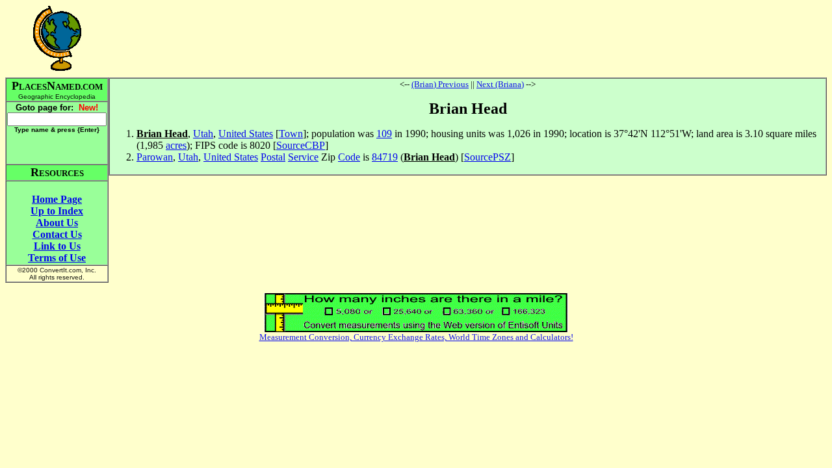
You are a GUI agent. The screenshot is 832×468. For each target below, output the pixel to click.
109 (384, 133)
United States (245, 133)
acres (176, 145)
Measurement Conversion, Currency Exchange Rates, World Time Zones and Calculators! (416, 337)
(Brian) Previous (440, 84)
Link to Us (57, 246)
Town (291, 133)
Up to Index (57, 210)
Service (303, 156)
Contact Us (57, 234)
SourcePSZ (487, 156)
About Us (57, 222)
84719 (385, 156)
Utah (203, 133)
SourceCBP (300, 145)
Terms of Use (57, 257)
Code (349, 156)
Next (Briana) (500, 84)
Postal (273, 156)
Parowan (154, 156)
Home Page (57, 199)
